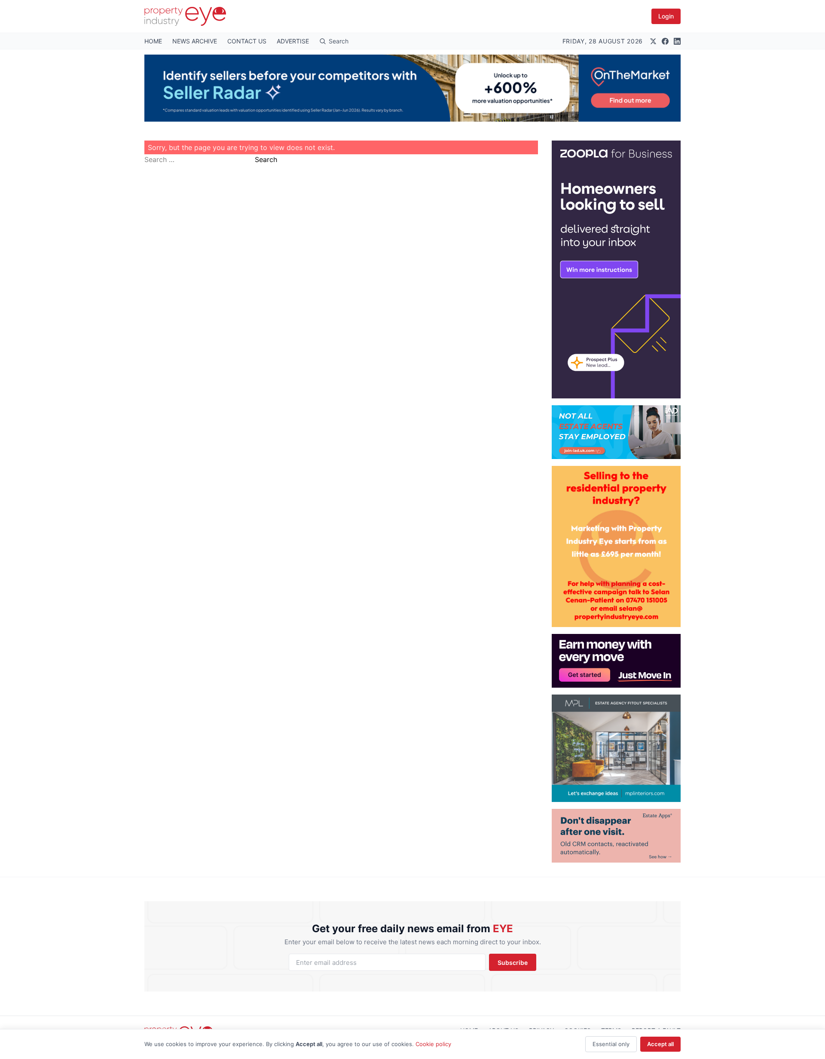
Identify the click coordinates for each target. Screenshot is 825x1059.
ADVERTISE (293, 41)
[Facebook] (665, 41)
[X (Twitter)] (653, 41)
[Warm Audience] (616, 836)
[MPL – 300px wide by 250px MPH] (616, 748)
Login (666, 16)
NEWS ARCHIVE (194, 41)
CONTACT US (246, 41)
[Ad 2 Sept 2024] (616, 546)
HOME (153, 41)
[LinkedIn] (677, 41)
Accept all (660, 1044)
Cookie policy (433, 1044)
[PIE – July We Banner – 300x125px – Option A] (616, 661)
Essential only (611, 1044)
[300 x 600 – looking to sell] (616, 269)
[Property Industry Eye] (185, 16)
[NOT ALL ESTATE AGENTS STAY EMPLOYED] (616, 432)
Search (266, 159)
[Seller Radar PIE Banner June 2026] (412, 88)
